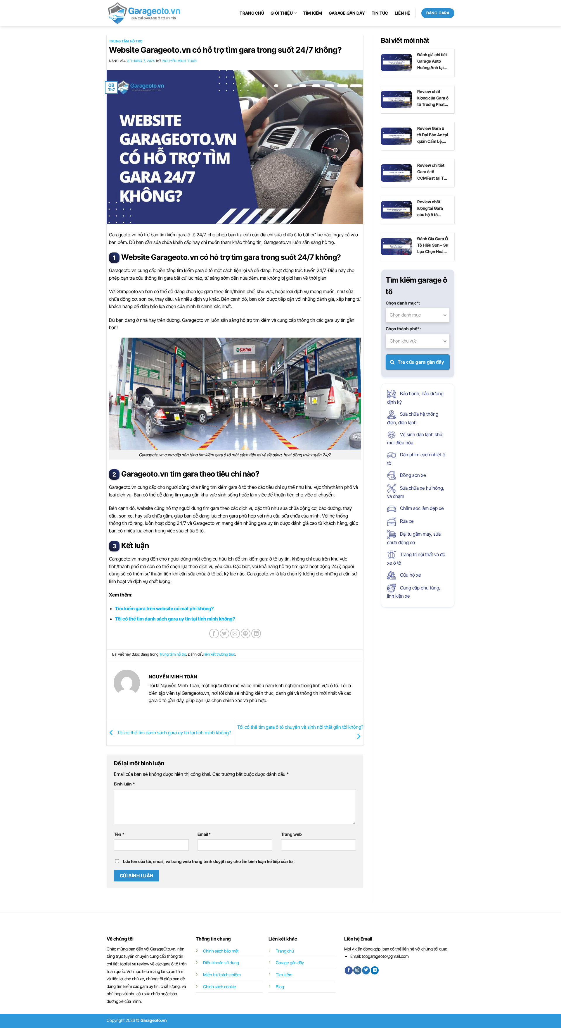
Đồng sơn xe (412, 475)
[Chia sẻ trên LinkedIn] (256, 633)
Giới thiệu (282, 13)
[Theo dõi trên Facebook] (349, 970)
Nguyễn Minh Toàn (179, 61)
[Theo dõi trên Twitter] (366, 970)
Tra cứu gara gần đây (420, 362)
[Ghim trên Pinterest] (245, 633)
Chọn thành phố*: (403, 328)
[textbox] (417, 315)
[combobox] (418, 315)
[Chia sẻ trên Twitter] (224, 633)
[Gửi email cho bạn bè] (235, 633)
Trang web (291, 834)
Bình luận (124, 783)
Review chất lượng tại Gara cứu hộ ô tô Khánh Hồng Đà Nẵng (431, 208)
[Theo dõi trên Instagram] (357, 970)
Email (204, 834)
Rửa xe (406, 521)
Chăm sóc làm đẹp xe (421, 508)
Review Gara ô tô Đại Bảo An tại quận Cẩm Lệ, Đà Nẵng (432, 135)
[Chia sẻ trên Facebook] (214, 633)
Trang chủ (252, 13)
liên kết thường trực (220, 654)
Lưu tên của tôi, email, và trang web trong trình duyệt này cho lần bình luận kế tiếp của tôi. (209, 861)
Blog (280, 986)
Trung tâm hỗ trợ (126, 41)
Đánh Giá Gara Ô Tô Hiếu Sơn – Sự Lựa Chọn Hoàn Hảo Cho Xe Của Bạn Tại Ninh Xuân (432, 245)
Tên (119, 834)
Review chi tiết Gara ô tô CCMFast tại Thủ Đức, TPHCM (433, 172)
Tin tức (380, 13)
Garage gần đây (347, 13)
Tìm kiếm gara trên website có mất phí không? (164, 608)
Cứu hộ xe (410, 575)
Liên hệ (402, 13)
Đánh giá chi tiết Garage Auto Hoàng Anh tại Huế (432, 61)
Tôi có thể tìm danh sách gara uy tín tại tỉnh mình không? (175, 619)
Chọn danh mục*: (403, 302)
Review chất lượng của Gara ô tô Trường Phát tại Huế (433, 98)
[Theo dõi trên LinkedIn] (375, 970)
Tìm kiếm (312, 13)
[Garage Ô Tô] (145, 13)
